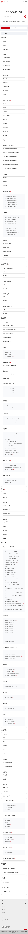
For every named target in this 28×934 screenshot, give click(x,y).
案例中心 (18, 21)
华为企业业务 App (8, 917)
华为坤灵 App (7, 919)
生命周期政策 (5, 21)
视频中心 (23, 21)
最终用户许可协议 (12, 21)
